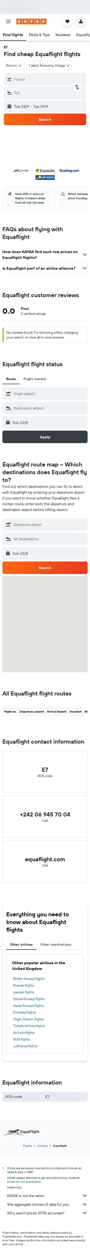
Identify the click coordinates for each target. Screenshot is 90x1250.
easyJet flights (23, 992)
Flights (27, 1146)
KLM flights (21, 1039)
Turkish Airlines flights (29, 1026)
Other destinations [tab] (55, 944)
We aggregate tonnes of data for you (38, 1204)
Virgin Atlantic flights (28, 1019)
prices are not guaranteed (24, 1181)
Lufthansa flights (25, 1046)
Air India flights (24, 1032)
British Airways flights (28, 978)
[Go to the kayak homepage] (31, 21)
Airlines (43, 1146)
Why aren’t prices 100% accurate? (35, 1213)
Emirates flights (24, 1012)
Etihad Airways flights (28, 999)
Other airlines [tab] (21, 944)
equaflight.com (45, 859)
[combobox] (49, 393)
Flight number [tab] (35, 379)
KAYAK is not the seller (25, 1195)
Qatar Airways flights (28, 1005)
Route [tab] (11, 379)
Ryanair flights (23, 985)
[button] (8, 21)
